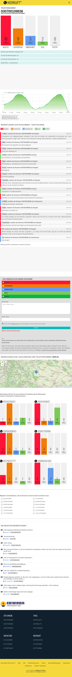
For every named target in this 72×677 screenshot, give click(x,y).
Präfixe (43, 663)
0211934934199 (15, 532)
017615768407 (18, 581)
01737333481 (8, 644)
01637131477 (37, 620)
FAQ (24, 663)
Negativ (7, 282)
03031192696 (13, 587)
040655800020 (16, 566)
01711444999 (8, 640)
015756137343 (38, 640)
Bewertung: (5, 301)
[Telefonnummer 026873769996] (51, 454)
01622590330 (12, 553)
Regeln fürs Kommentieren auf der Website (54, 350)
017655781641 (8, 648)
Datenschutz (66, 663)
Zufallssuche (28, 665)
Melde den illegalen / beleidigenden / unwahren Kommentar (15, 244)
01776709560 (37, 648)
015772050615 (38, 628)
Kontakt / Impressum (40, 665)
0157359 (13, 539)
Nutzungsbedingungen (54, 663)
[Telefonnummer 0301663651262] (51, 484)
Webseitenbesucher (33, 663)
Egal (6, 293)
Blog (19, 663)
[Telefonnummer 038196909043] (16, 454)
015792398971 (12, 573)
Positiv (6, 296)
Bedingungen (15, 323)
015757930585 (8, 620)
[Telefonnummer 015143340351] (16, 424)
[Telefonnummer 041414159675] (51, 424)
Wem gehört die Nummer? (8, 663)
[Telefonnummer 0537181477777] (16, 484)
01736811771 (37, 624)
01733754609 (37, 644)
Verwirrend (8, 286)
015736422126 (14, 560)
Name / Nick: (5, 316)
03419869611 (15, 594)
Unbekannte (8, 289)
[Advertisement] (36, 77)
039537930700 (16, 545)
